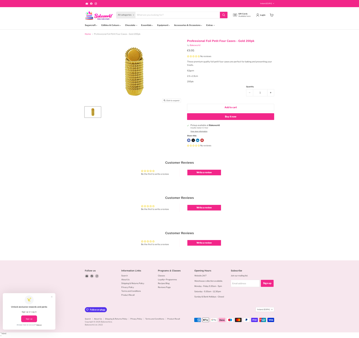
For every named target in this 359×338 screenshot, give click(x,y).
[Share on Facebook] (188, 140)
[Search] (223, 15)
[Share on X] (193, 140)
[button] (193, 56)
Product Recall (127, 295)
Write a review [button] (204, 172)
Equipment (163, 25)
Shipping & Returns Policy (132, 283)
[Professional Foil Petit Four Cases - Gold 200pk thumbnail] (93, 112)
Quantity (250, 87)
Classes (161, 275)
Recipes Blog (164, 283)
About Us (125, 279)
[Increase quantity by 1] (270, 92)
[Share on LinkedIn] (197, 140)
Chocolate (130, 25)
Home (88, 34)
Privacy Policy (127, 287)
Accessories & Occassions (187, 25)
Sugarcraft (90, 25)
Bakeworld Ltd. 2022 (94, 325)
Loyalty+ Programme (167, 279)
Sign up (267, 283)
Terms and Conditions (131, 291)
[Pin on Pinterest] (202, 140)
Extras (209, 25)
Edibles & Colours (110, 25)
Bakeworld (195, 45)
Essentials (146, 25)
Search (124, 275)
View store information (198, 131)
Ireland (266, 3)
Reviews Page (164, 287)
